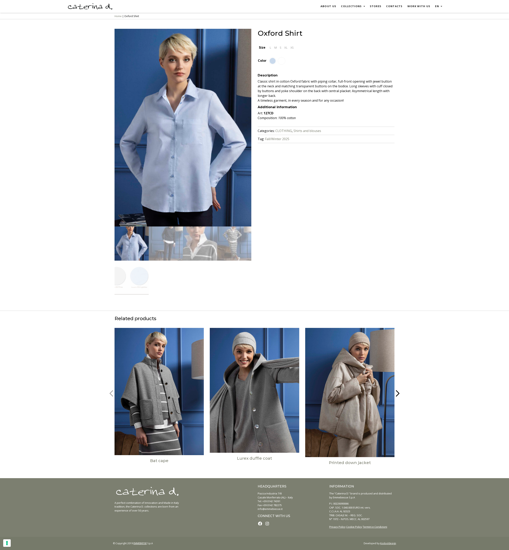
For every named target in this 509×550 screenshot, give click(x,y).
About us (328, 6)
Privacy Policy (337, 527)
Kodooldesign (388, 543)
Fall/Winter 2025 (277, 139)
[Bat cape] (159, 391)
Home (118, 16)
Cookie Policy (354, 527)
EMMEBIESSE (140, 543)
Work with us (418, 6)
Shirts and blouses (307, 131)
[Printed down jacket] (349, 392)
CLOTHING (283, 131)
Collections (351, 6)
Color (262, 60)
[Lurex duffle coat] (254, 390)
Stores (376, 6)
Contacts (394, 6)
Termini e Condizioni (375, 527)
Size (262, 47)
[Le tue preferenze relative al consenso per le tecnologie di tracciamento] (7, 543)
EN (437, 6)
